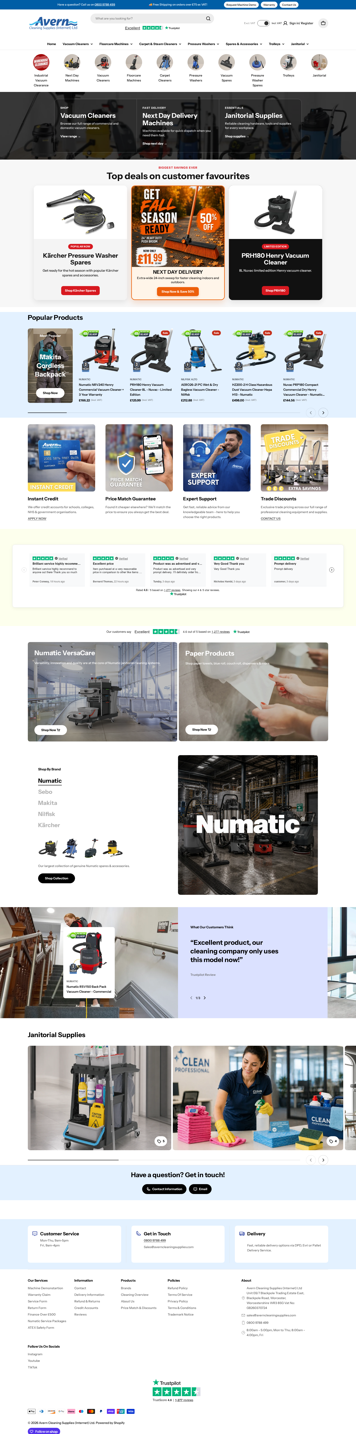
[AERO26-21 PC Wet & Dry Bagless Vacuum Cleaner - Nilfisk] (203, 350)
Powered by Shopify (110, 1423)
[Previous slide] (311, 413)
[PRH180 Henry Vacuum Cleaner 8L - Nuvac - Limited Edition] (152, 350)
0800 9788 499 (105, 4)
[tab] (50, 781)
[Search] (208, 18)
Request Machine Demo (241, 4)
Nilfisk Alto (189, 379)
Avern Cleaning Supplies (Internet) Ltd (66, 1423)
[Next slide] (323, 413)
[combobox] (152, 18)
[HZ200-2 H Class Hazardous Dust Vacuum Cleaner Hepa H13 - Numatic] (254, 350)
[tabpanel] (103, 860)
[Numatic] (248, 825)
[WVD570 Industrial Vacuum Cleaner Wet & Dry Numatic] (70, 848)
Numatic (84, 379)
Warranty (269, 4)
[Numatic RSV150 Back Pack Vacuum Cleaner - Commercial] (89, 952)
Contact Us (289, 4)
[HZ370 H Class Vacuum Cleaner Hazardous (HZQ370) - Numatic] (112, 848)
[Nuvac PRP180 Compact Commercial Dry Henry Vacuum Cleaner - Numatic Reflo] (305, 350)
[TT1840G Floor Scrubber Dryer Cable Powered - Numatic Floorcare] (91, 848)
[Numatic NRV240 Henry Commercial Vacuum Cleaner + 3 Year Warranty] (101, 350)
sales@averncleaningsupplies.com (271, 1315)
